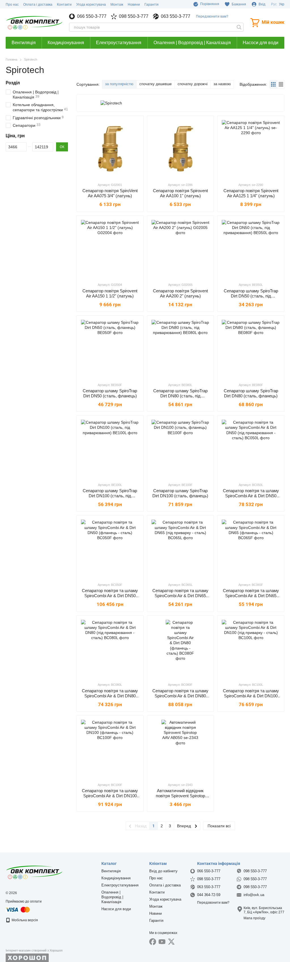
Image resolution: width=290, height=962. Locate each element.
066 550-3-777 (91, 16)
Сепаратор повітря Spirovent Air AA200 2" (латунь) (180, 293)
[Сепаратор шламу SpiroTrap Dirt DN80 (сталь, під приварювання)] (181, 349)
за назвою (222, 84)
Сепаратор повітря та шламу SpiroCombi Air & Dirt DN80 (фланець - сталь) (180, 695)
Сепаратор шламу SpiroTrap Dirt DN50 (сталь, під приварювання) (251, 295)
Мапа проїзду (254, 918)
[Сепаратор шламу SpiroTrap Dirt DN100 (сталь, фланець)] (181, 449)
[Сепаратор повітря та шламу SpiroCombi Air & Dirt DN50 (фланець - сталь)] (110, 549)
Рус (274, 4)
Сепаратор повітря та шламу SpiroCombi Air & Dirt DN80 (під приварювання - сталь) (110, 695)
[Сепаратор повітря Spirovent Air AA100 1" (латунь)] (181, 149)
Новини (134, 5)
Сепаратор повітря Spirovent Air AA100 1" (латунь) (180, 193)
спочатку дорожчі (193, 84)
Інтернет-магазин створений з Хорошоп (34, 950)
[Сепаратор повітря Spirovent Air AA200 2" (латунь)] (181, 249)
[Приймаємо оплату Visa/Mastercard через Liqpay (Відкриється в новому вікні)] (18, 909)
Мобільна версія (24, 920)
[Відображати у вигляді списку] (281, 84)
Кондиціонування (66, 42)
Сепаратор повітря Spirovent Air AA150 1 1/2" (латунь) (109, 293)
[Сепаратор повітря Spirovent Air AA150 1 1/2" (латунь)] (110, 249)
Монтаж (116, 5)
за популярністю (119, 84)
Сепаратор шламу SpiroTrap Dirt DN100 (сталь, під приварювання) (110, 495)
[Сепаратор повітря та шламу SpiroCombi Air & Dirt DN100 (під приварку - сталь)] (251, 649)
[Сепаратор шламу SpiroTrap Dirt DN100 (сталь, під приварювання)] (110, 449)
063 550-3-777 (175, 16)
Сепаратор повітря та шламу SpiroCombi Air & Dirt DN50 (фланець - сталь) (110, 595)
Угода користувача (91, 5)
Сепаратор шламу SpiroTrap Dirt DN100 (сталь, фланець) (180, 493)
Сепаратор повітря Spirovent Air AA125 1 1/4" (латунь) (250, 193)
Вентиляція (24, 42)
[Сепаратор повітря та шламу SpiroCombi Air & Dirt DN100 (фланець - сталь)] (110, 749)
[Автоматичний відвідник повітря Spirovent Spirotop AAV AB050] (181, 749)
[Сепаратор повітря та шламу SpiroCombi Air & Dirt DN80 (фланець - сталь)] (181, 649)
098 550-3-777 (133, 16)
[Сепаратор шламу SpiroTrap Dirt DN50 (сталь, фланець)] (110, 349)
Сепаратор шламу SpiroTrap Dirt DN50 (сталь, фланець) (110, 393)
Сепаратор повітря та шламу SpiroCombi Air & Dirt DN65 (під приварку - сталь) (180, 595)
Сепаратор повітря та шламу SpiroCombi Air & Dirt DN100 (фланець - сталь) (110, 795)
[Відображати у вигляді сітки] (273, 84)
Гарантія (151, 5)
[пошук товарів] (239, 27)
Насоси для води (260, 42)
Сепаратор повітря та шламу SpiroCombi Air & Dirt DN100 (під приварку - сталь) (251, 695)
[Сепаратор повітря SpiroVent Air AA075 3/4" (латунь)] (110, 149)
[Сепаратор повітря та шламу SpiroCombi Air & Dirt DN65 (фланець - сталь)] (251, 549)
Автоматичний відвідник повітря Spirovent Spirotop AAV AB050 (180, 795)
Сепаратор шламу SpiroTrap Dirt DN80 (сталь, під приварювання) (180, 395)
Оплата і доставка (37, 5)
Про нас (12, 5)
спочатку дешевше (155, 84)
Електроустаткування (118, 42)
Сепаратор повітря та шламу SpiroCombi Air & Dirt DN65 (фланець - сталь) (251, 595)
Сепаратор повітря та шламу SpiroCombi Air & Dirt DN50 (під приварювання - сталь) (251, 495)
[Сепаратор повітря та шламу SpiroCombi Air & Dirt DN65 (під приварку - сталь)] (181, 549)
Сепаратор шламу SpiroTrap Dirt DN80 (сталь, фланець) (251, 393)
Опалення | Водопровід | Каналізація (192, 42)
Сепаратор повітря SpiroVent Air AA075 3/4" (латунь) (110, 193)
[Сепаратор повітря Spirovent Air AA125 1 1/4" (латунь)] (251, 149)
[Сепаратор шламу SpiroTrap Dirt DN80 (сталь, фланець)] (251, 349)
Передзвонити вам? (212, 16)
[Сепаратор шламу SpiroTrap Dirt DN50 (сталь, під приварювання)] (251, 249)
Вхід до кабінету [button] (163, 871)
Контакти (64, 5)
